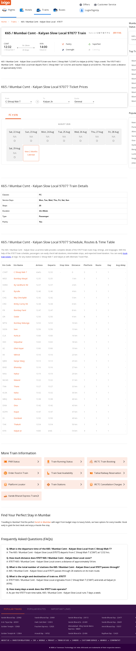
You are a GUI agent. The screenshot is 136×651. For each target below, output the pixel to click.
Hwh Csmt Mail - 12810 (43, 622)
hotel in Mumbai (43, 522)
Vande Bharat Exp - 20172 (78, 617)
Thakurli (17, 424)
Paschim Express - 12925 (44, 626)
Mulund (17, 380)
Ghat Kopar (19, 348)
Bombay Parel (20, 310)
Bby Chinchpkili (20, 297)
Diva (16, 405)
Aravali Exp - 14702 (42, 633)
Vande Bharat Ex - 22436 (77, 633)
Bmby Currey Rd (21, 304)
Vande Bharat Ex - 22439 (77, 622)
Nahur (16, 373)
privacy (51, 640)
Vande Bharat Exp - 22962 (11, 617)
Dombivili (18, 418)
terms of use (63, 640)
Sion (16, 329)
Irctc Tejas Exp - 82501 (10, 622)
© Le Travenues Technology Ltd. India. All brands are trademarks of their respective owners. (85, 647)
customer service (89, 640)
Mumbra (17, 399)
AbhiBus (103, 640)
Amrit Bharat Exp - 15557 (111, 626)
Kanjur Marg (19, 361)
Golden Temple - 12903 (10, 626)
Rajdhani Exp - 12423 (110, 633)
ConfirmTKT (115, 640)
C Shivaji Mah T (20, 272)
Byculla (17, 291)
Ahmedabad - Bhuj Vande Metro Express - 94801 (81, 627)
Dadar (16, 316)
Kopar (16, 412)
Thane (16, 386)
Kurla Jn (17, 335)
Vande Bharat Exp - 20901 (45, 617)
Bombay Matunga (21, 323)
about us (5, 640)
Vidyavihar (18, 342)
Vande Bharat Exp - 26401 (112, 622)
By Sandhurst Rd (21, 285)
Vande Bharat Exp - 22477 (112, 617)
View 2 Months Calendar (31, 153)
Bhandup (18, 367)
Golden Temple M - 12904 (11, 633)
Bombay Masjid (20, 278)
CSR (34, 640)
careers (75, 640)
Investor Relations (21, 640)
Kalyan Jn (18, 430)
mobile (42, 640)
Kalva (16, 392)
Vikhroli (17, 354)
